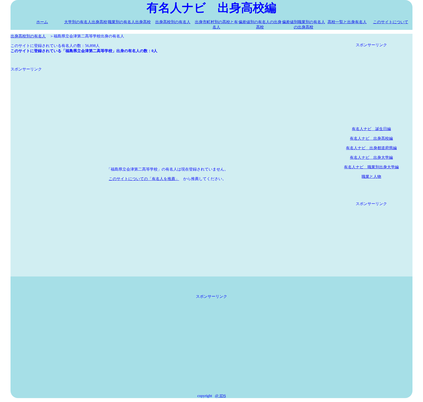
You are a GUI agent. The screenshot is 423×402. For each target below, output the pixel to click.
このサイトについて (390, 22)
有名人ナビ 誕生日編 (371, 129)
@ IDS (220, 396)
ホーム (42, 22)
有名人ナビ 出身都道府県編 (371, 148)
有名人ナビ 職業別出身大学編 (371, 167)
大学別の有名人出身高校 (85, 22)
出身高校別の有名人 (172, 22)
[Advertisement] (157, 106)
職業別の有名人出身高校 (129, 22)
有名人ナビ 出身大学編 (371, 157)
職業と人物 (371, 176)
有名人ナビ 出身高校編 (371, 138)
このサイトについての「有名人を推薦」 (144, 179)
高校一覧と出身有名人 (347, 22)
